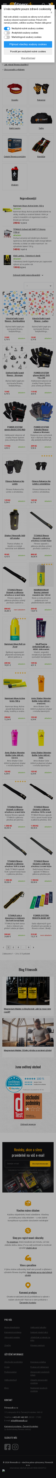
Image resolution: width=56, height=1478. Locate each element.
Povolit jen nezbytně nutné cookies (28, 51)
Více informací (28, 58)
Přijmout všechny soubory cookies (28, 44)
